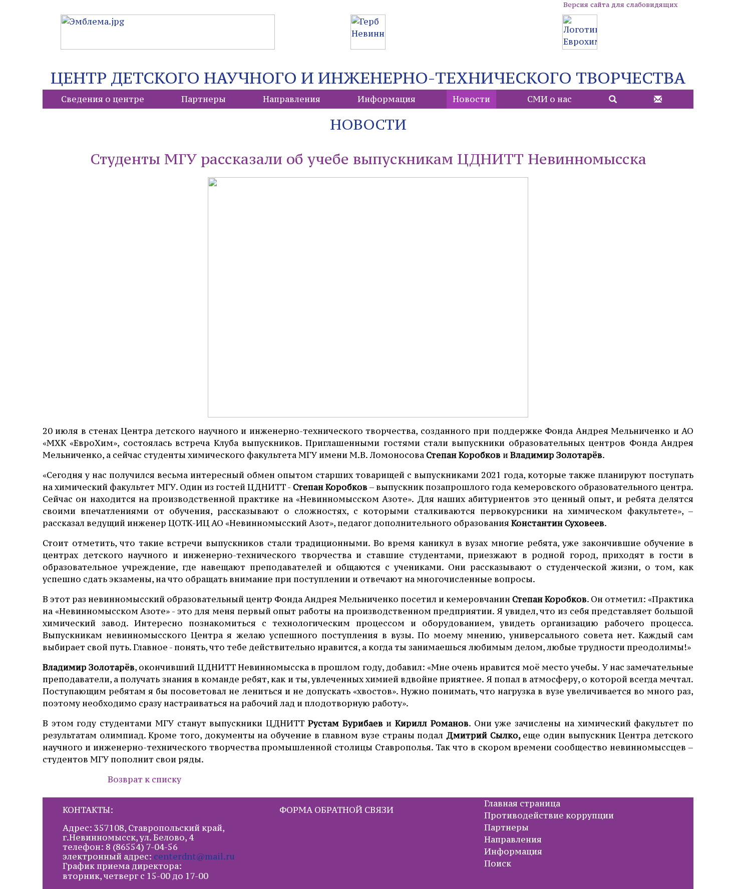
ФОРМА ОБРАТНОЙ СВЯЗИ (336, 809)
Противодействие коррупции (549, 815)
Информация (386, 99)
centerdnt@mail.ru (194, 856)
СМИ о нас (549, 99)
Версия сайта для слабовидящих (620, 5)
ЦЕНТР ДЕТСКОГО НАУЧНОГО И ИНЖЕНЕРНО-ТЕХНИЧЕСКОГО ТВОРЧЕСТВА (368, 78)
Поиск (497, 863)
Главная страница (522, 803)
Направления (291, 99)
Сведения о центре (102, 99)
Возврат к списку (144, 779)
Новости (471, 99)
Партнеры (203, 99)
